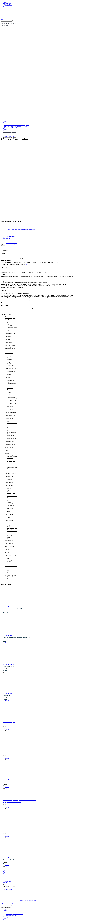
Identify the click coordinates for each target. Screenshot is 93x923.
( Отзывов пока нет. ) (5, 238)
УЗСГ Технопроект (8, 552)
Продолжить (7, 907)
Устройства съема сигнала (11, 543)
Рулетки (8, 389)
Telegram (15, 903)
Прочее (6, 464)
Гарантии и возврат (7, 5)
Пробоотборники (10, 388)
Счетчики (8, 339)
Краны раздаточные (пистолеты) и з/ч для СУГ (25, 800)
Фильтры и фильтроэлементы (11, 499)
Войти (4, 7)
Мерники (8, 377)
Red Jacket (8, 450)
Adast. (6, 316)
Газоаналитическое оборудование (10, 318)
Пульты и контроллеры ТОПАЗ (12, 471)
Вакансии (5, 6)
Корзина (2, 907)
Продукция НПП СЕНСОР (9, 453)
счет (26, 264)
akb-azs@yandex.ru (9, 889)
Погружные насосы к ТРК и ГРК (10, 447)
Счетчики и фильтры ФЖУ (9, 540)
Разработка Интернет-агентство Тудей (28, 900)
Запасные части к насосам (11, 397)
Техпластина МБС (10, 514)
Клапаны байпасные (10, 426)
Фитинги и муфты (7, 569)
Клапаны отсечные (10, 482)
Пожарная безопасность (11, 127)
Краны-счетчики (7, 369)
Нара (8, 547)
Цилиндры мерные (10, 394)
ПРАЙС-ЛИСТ (12, 133)
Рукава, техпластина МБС (9, 503)
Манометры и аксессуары (11, 439)
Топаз (8, 549)
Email (13, 246)
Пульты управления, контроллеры (10, 465)
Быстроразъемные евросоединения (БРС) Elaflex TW (12, 522)
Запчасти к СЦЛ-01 (13, 401)
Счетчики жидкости (10, 541)
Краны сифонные (10, 485)
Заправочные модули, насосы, (9, 336)
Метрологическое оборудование (10, 371)
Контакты (5, 874)
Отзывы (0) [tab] (5, 250)
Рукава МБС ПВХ (10, 512)
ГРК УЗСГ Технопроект (8, 319)
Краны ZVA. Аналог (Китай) (11, 368)
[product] (47, 596)
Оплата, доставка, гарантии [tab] (9, 249)
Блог (4, 131)
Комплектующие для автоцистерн (10, 345)
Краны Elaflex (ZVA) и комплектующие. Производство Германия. (12, 361)
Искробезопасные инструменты (12, 456)
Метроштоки (9, 382)
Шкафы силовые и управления (12, 474)
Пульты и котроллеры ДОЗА (11, 473)
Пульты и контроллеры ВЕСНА (12, 467)
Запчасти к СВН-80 (13, 400)
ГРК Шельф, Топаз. (8, 321)
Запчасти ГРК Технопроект (11, 243)
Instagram (10, 903)
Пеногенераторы (9, 494)
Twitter (6, 246)
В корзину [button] (7, 614)
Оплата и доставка (7, 4)
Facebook (2, 246)
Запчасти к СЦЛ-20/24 (13, 403)
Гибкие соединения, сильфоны (12, 531)
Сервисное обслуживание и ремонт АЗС (15, 126)
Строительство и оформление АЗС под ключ (16, 125)
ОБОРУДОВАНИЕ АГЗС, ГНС (10, 418)
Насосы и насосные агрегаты (9, 395)
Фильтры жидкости (10, 544)
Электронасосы (9, 342)
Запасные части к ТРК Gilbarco (12, 327)
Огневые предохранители (11, 493)
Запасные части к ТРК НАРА (11, 331)
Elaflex (8, 570)
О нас (4, 130)
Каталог (5, 122)
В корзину (3, 245)
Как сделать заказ (7, 3)
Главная (4, 121)
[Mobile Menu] (1, 11)
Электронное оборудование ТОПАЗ (10, 575)
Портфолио (5, 129)
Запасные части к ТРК (8, 325)
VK (12, 903)
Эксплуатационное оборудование (10, 573)
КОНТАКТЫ (6, 133)
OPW (8, 572)
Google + (10, 246)
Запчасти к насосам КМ (13, 398)
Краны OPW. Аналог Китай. (11, 366)
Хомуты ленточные (10, 538)
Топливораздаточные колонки (9, 546)
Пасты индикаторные (10, 386)
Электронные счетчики (8, 579)
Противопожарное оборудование (10, 455)
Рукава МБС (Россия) (10, 505)
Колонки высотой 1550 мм (11, 555)
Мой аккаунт (6, 2)
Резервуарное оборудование (9, 476)
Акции (4, 128)
